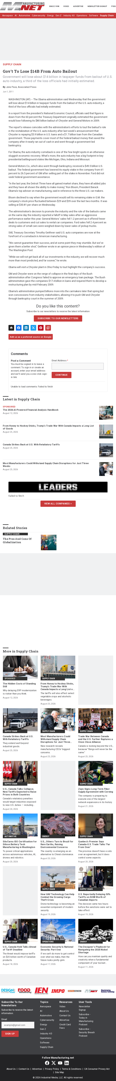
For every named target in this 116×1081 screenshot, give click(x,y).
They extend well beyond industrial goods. (15, 745)
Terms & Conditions (71, 1069)
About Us (11, 1069)
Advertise (37, 1069)
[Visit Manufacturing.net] (91, 991)
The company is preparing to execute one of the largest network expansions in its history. (95, 799)
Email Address (60, 360)
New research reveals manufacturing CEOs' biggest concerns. (55, 749)
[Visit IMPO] (58, 991)
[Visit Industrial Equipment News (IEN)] (41, 990)
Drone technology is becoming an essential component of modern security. (58, 907)
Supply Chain (12, 64)
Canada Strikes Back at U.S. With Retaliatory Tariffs (31, 444)
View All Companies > (58, 503)
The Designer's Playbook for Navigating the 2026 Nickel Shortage (94, 950)
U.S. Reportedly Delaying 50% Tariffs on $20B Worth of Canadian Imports (94, 897)
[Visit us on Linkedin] (67, 1063)
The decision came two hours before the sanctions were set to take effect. (95, 907)
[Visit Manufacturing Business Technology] (108, 991)
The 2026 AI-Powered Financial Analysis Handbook (30, 410)
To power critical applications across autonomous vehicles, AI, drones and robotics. (19, 854)
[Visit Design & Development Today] (8, 990)
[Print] (11, 328)
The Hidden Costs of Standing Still (19, 685)
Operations (48, 942)
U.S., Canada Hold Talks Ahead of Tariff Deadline (19, 948)
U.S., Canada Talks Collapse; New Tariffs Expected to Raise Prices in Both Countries (19, 792)
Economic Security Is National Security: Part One (57, 948)
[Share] (19, 328)
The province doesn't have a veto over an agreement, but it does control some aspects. (95, 854)
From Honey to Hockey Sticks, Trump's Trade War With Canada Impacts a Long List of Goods (48, 427)
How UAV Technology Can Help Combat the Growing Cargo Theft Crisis (57, 897)
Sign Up (10, 1033)
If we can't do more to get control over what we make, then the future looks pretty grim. (57, 956)
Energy (45, 836)
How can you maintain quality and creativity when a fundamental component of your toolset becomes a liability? (95, 960)
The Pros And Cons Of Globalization (17, 540)
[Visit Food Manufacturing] (25, 990)
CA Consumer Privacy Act (96, 1069)
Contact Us (24, 1069)
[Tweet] (33, 328)
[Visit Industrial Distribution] (74, 991)
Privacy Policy (52, 1069)
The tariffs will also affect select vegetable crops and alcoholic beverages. (57, 696)
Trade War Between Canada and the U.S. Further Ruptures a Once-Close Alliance (95, 739)
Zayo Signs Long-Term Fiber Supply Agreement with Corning (95, 790)
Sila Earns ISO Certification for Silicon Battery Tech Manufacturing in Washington (20, 844)
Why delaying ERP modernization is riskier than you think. (20, 692)
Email (4, 1019)
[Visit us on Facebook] (47, 1063)
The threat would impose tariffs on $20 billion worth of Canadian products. (19, 956)
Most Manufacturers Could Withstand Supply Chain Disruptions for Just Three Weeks (46, 464)
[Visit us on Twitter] (53, 1063)
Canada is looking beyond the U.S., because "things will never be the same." (95, 749)
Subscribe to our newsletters (58, 318)
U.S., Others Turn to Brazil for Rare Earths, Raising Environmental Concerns (57, 844)
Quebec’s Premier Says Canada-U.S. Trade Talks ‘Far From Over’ (94, 844)
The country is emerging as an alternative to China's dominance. (57, 853)
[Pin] (41, 328)
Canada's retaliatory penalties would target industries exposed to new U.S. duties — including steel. (19, 802)
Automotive (10, 836)
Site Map (59, 1072)
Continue (61, 375)
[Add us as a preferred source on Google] (48, 328)
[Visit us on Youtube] (60, 1063)
